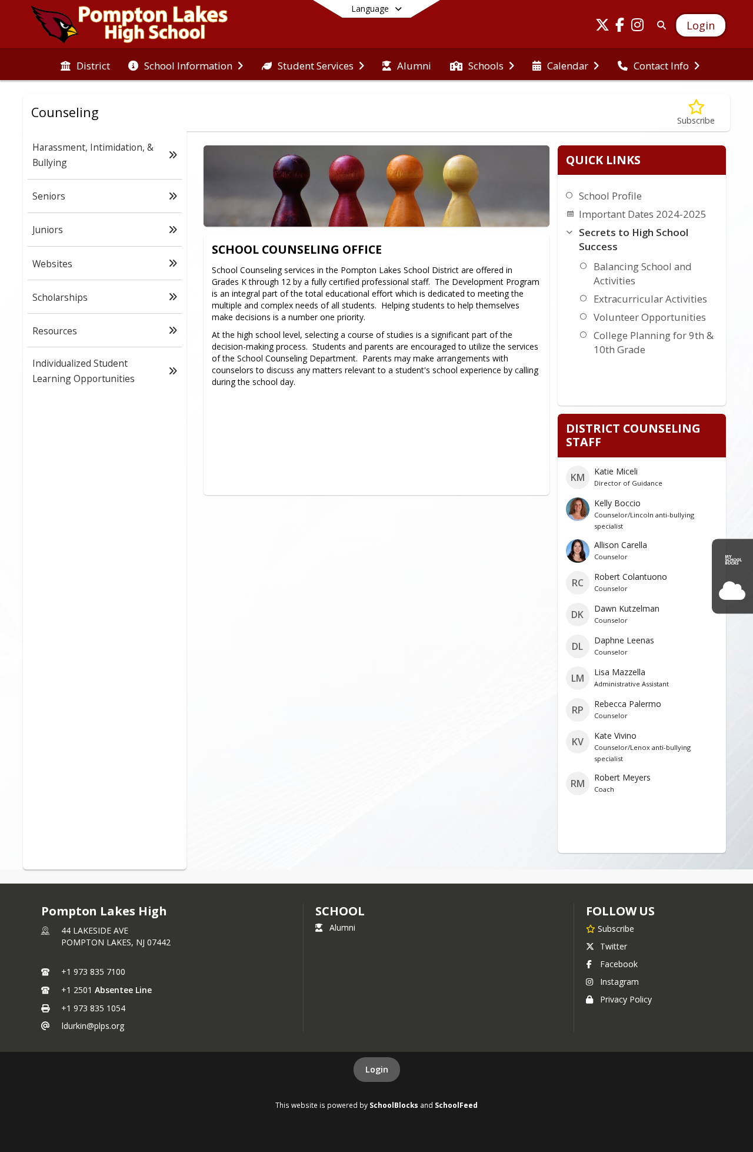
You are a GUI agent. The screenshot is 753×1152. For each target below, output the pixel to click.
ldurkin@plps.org (93, 1025)
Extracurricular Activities (650, 299)
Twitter (613, 946)
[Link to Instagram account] (638, 26)
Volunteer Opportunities (650, 317)
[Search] (659, 25)
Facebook (619, 964)
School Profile (610, 195)
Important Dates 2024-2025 (643, 214)
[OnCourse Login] (732, 591)
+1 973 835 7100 (93, 971)
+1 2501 (76, 989)
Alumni (342, 927)
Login (376, 1069)
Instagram (619, 981)
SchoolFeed (456, 1105)
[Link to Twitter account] (602, 26)
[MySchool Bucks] (732, 560)
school (339, 911)
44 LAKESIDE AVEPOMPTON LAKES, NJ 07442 (116, 936)
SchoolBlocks (393, 1105)
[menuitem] (85, 64)
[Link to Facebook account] (620, 26)
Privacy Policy (626, 999)
